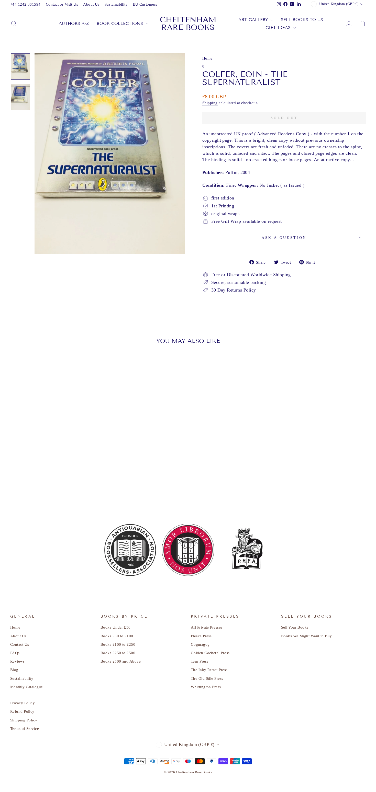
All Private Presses (207, 627)
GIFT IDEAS (279, 27)
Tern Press (199, 661)
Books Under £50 (116, 627)
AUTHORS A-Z (74, 23)
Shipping (210, 103)
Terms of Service (24, 728)
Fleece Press (201, 636)
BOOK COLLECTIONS (121, 23)
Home (207, 58)
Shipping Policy (23, 720)
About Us (91, 4)
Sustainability (116, 4)
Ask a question (284, 238)
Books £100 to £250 (118, 644)
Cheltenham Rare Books (188, 23)
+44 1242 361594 (25, 4)
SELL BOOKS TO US (302, 19)
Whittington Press (206, 687)
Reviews (17, 661)
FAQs (15, 653)
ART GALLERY (253, 19)
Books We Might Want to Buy (306, 636)
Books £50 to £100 (117, 636)
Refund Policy (22, 711)
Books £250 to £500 (118, 653)
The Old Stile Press (207, 678)
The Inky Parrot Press (209, 669)
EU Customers (145, 4)
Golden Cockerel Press (210, 653)
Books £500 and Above (121, 661)
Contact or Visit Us (62, 4)
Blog (14, 669)
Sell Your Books (294, 627)
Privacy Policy (22, 703)
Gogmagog (200, 644)
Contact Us (19, 644)
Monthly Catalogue (26, 687)
